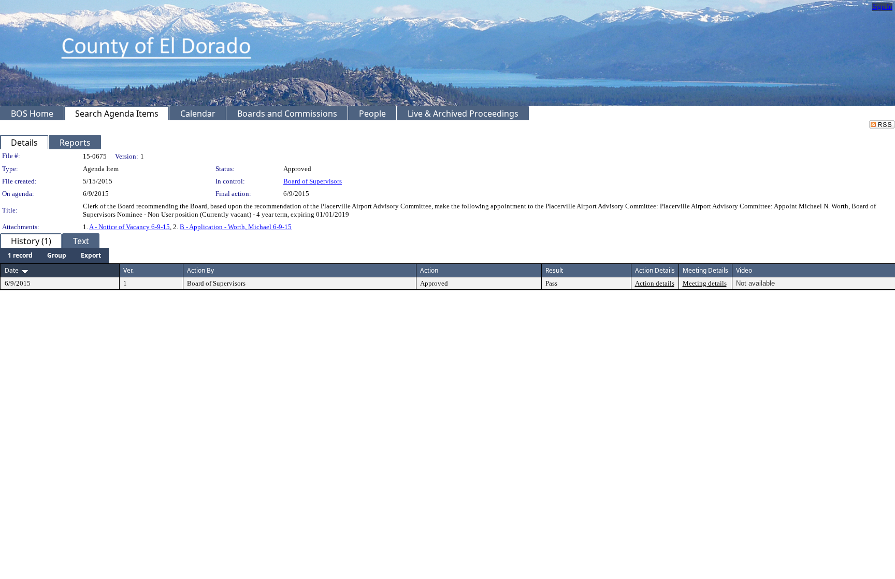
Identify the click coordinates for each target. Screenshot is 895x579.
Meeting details (705, 283)
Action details (654, 283)
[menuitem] (20, 255)
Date (12, 270)
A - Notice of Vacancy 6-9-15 (129, 227)
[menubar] (54, 255)
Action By (200, 270)
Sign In (882, 6)
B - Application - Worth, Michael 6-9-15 (236, 227)
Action (429, 270)
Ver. (128, 270)
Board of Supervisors (312, 181)
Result (554, 270)
